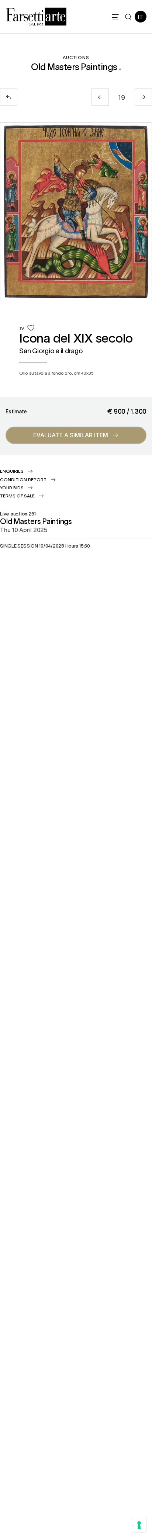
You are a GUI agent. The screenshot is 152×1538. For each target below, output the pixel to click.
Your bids (12, 487)
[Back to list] (8, 97)
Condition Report (23, 479)
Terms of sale (17, 496)
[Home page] (36, 15)
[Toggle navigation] (115, 16)
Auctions (76, 57)
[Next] (143, 97)
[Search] (128, 16)
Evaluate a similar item (70, 434)
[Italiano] (140, 16)
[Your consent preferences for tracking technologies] (139, 1525)
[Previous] (100, 97)
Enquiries (12, 471)
